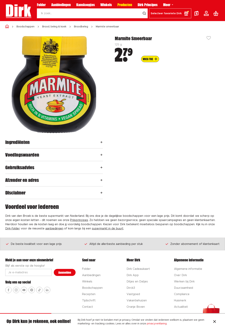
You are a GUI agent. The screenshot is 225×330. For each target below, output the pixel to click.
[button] (170, 13)
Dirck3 (131, 287)
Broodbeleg (81, 26)
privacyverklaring (157, 323)
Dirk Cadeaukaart (138, 269)
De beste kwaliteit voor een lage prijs (36, 244)
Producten (124, 5)
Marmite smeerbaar (107, 26)
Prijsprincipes (79, 220)
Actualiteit (181, 306)
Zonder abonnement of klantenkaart (195, 244)
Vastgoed (133, 294)
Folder (41, 5)
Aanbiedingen (61, 5)
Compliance (181, 294)
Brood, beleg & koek (54, 26)
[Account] (207, 13)
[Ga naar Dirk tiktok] (39, 290)
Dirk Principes (148, 5)
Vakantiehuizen (137, 300)
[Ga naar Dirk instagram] (16, 290)
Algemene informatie (188, 269)
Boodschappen (25, 26)
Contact (87, 306)
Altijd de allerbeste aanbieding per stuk (116, 244)
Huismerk (180, 300)
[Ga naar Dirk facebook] (8, 290)
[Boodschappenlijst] (216, 13)
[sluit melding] (214, 322)
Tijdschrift (89, 300)
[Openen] (101, 142)
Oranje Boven (136, 306)
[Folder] (197, 13)
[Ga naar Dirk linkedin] (47, 290)
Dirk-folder (12, 228)
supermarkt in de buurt (107, 228)
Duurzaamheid (183, 287)
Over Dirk (180, 275)
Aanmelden (64, 272)
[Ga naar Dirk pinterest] (31, 290)
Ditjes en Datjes (137, 281)
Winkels (106, 5)
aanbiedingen (54, 228)
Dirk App (133, 275)
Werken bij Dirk (184, 281)
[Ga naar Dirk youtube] (24, 290)
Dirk (18, 10)
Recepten (88, 294)
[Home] (7, 27)
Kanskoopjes (85, 5)
